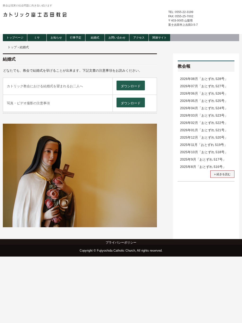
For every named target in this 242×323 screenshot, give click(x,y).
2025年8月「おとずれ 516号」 (203, 167)
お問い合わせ (116, 37)
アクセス (139, 37)
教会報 (184, 66)
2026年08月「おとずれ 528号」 (204, 79)
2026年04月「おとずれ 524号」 (204, 108)
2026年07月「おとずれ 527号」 (204, 86)
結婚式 (95, 37)
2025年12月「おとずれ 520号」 (204, 137)
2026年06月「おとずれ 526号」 (204, 93)
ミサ (37, 37)
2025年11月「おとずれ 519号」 (203, 145)
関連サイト (159, 37)
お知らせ (56, 37)
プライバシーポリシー (121, 242)
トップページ (14, 37)
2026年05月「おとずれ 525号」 (204, 101)
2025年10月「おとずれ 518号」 (204, 152)
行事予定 (75, 37)
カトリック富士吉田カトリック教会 (36, 14)
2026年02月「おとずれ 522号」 (204, 123)
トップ (12, 47)
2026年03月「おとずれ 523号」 (204, 115)
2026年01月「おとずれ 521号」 (204, 130)
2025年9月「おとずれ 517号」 (203, 159)
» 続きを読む (222, 174)
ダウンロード (131, 86)
